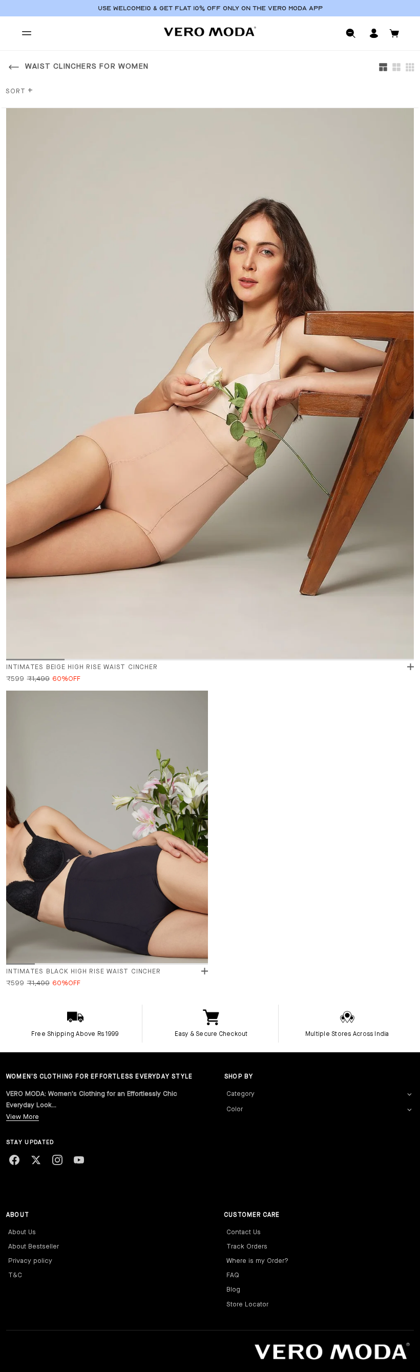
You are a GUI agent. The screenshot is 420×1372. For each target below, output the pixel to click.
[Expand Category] (409, 1094)
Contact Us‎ (243, 1232)
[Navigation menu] (26, 33)
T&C (15, 1275)
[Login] (374, 33)
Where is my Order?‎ (257, 1261)
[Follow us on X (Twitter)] (36, 1160)
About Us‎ (22, 1232)
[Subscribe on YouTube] (79, 1160)
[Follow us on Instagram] (57, 1160)
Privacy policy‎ (30, 1261)
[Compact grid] (409, 67)
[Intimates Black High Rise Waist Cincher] (107, 827)
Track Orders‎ (246, 1246)
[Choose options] (410, 666)
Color (234, 1109)
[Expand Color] (409, 1109)
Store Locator (247, 1304)
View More (22, 1117)
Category (240, 1094)
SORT (19, 91)
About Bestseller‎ (33, 1246)
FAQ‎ (232, 1275)
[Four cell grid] (396, 67)
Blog (233, 1289)
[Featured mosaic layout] (383, 67)
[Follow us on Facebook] (14, 1160)
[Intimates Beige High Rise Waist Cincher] (210, 383)
